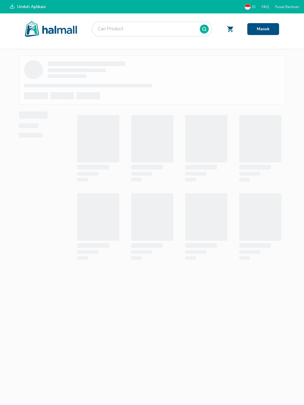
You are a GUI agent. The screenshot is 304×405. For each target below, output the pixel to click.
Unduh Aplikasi (31, 6)
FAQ (265, 6)
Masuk (263, 29)
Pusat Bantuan (287, 6)
